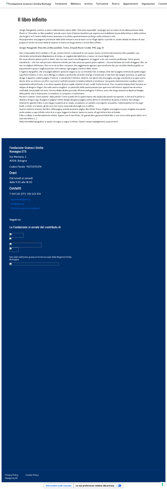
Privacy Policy (11, 475)
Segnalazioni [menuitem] (148, 3)
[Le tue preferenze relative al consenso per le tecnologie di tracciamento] (162, 484)
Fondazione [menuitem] (61, 3)
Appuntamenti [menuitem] (130, 3)
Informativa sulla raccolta (58, 485)
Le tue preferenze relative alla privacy (95, 485)
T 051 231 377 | (18, 193)
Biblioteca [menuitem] (76, 3)
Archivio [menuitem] (88, 3)
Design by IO (11, 478)
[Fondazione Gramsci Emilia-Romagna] (28, 4)
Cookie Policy (32, 475)
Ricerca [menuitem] (116, 3)
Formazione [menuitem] (102, 3)
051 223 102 (34, 193)
